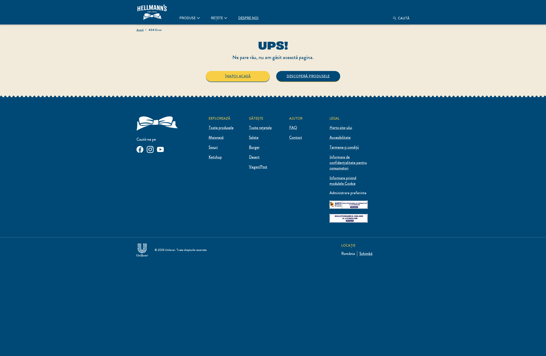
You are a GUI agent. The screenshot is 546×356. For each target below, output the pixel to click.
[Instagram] (150, 148)
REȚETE (217, 18)
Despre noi (248, 18)
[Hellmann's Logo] (152, 12)
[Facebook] (139, 148)
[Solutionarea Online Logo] (349, 217)
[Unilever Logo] (142, 249)
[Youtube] (160, 148)
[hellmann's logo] (157, 122)
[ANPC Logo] (349, 203)
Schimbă (365, 253)
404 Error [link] (155, 30)
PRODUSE (187, 18)
